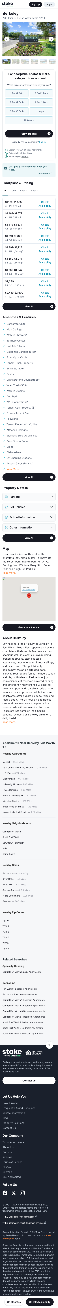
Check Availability (45, 203)
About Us (7, 1147)
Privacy (6, 1167)
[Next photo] (51, 39)
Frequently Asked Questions (18, 1108)
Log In (49, 4)
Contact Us (14, 1302)
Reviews (7, 1157)
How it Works (10, 1103)
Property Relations (13, 1122)
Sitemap (7, 1171)
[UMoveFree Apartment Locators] (12, 1053)
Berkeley (10, 13)
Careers (7, 1152)
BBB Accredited (11, 1176)
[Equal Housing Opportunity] (34, 1052)
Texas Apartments (13, 1142)
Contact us (29, 1080)
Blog (5, 1117)
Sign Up (36, 4)
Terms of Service (12, 1162)
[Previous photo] (6, 39)
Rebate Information (13, 1113)
